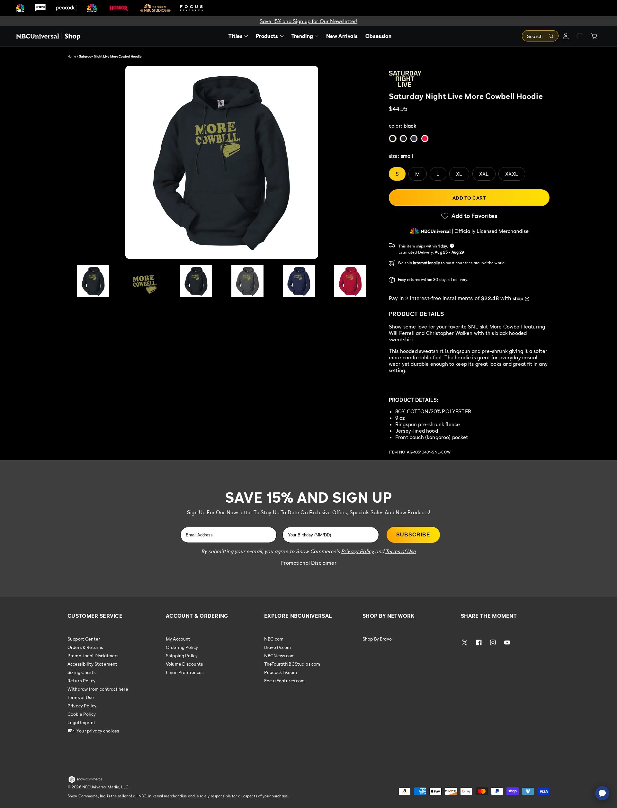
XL (459, 174)
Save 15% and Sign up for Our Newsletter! (308, 21)
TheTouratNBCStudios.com (292, 664)
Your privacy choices (97, 730)
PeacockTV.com (280, 672)
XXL (484, 174)
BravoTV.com (277, 647)
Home (71, 56)
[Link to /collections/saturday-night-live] (469, 79)
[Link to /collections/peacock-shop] (66, 8)
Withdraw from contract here (97, 689)
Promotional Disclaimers (92, 655)
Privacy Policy (81, 705)
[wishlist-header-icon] (580, 36)
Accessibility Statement (92, 664)
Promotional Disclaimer (308, 563)
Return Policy (81, 680)
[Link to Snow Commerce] (85, 781)
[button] (469, 216)
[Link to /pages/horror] (119, 7)
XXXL (511, 174)
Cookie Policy (81, 714)
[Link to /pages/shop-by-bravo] (40, 8)
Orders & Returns (85, 647)
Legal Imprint (81, 722)
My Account (178, 639)
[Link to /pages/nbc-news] (92, 8)
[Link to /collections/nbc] (20, 8)
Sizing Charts (81, 672)
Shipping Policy (182, 655)
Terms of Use (80, 697)
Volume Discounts (184, 664)
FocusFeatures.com (284, 680)
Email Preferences (184, 672)
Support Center (83, 639)
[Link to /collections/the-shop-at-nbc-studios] (155, 8)
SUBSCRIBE (413, 534)
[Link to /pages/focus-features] (191, 8)
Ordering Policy (182, 647)
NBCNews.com (279, 655)
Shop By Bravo (377, 639)
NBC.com (273, 639)
